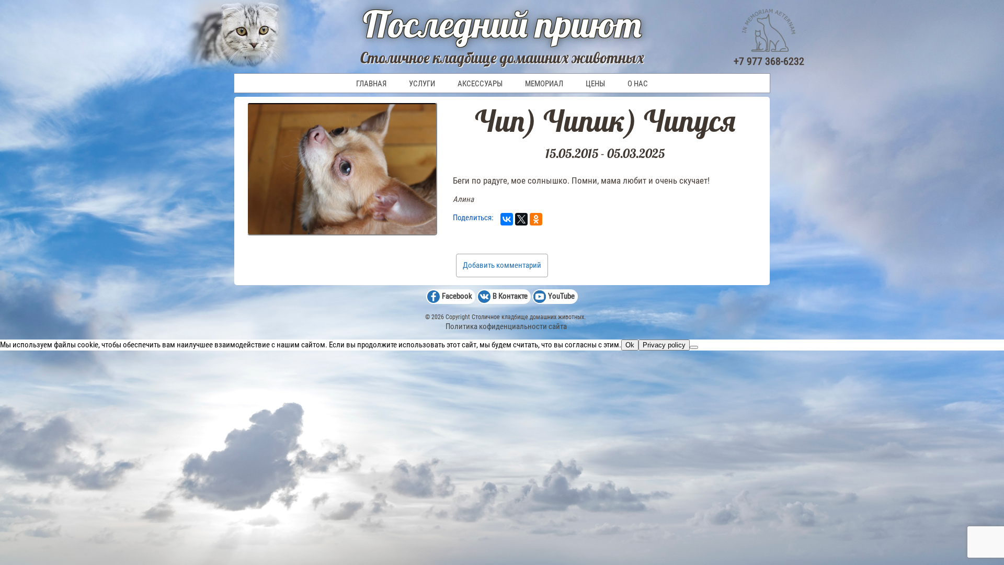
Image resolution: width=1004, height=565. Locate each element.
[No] (694, 347)
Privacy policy (664, 345)
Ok (629, 345)
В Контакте (510, 296)
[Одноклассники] (536, 219)
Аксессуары (480, 83)
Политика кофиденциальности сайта (506, 326)
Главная (371, 83)
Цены (595, 83)
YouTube (561, 296)
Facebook (457, 296)
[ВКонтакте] (506, 219)
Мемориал (544, 83)
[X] (521, 219)
